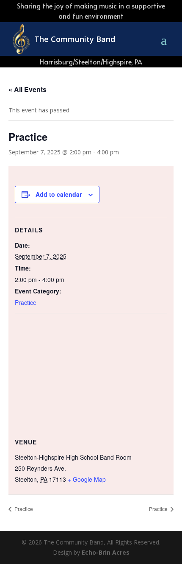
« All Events (27, 89)
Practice (25, 302)
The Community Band (74, 39)
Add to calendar (59, 194)
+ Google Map (87, 479)
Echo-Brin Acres (106, 552)
